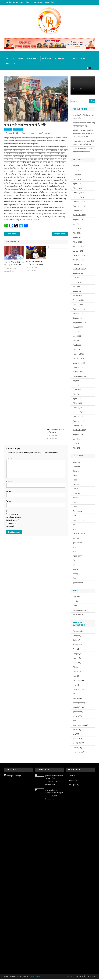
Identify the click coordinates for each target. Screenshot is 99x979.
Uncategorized (78, 520)
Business (76, 462)
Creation (76, 466)
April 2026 (77, 184)
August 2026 (78, 166)
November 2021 (79, 421)
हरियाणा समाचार (72, 58)
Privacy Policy (49, 2)
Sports (75, 502)
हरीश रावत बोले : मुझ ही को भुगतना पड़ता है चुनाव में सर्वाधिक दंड (14, 263)
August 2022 (78, 381)
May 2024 (77, 287)
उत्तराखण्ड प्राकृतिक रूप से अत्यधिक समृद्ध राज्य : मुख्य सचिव (35, 262)
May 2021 (77, 448)
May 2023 (77, 341)
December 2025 (79, 202)
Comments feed (79, 610)
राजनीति (83, 58)
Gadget (76, 484)
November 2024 (79, 260)
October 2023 (78, 318)
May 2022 (77, 394)
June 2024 (77, 282)
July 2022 (77, 385)
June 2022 (77, 390)
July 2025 (77, 224)
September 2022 (79, 376)
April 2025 (77, 237)
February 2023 (78, 354)
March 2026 (77, 188)
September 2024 (79, 269)
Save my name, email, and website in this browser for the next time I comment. (13, 520)
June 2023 (77, 336)
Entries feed (77, 606)
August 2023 (78, 327)
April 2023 (77, 345)
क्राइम (8, 63)
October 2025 (78, 211)
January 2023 (78, 358)
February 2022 (78, 408)
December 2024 (79, 255)
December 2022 (79, 363)
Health (75, 489)
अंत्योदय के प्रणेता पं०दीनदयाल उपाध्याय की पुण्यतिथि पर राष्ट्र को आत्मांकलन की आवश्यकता (61, 234)
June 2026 (77, 175)
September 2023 (79, 323)
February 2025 (78, 246)
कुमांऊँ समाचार (46, 58)
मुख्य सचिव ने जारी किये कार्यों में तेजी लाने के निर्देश (83, 116)
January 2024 (78, 305)
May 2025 (77, 233)
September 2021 (79, 430)
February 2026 (78, 193)
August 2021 (78, 435)
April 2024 (77, 291)
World (75, 525)
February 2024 (78, 300)
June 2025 (77, 229)
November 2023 (79, 314)
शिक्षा (74, 578)
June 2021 (77, 443)
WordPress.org (78, 615)
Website (9, 501)
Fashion (76, 475)
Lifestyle (76, 493)
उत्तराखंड (20, 58)
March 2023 (77, 349)
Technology (77, 511)
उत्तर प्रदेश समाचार (33, 58)
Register (76, 597)
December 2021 (79, 417)
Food (75, 480)
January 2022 (78, 412)
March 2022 (77, 403)
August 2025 (78, 220)
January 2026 (78, 197)
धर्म (74, 565)
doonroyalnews (28, 133)
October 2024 (78, 264)
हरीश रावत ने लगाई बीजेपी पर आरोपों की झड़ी (55, 430)
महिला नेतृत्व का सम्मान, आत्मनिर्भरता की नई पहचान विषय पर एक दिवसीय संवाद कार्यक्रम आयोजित (83, 133)
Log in (75, 601)
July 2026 (77, 170)
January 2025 (78, 251)
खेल (74, 551)
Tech (75, 507)
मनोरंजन (75, 569)
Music (75, 498)
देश (13, 58)
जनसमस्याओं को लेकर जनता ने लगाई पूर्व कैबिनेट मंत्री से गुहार (84, 124)
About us (28, 2)
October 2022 (78, 372)
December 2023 (79, 309)
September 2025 (79, 215)
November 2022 (79, 367)
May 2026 (77, 179)
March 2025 (77, 242)
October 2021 (78, 426)
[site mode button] (88, 68)
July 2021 (77, 439)
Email (9, 491)
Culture (76, 471)
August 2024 (78, 273)
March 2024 (77, 296)
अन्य (15, 63)
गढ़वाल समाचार (59, 58)
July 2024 (77, 278)
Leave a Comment (44, 133)
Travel (75, 516)
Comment (10, 458)
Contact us (38, 2)
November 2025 (79, 206)
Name (9, 482)
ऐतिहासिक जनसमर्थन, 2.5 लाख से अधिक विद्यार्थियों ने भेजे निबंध (83, 150)
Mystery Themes (34, 976)
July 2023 (77, 331)
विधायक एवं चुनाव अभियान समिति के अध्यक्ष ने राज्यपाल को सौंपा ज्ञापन (83, 142)
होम (7, 58)
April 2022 (77, 399)
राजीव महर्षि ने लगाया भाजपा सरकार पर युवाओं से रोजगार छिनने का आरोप (14, 234)
